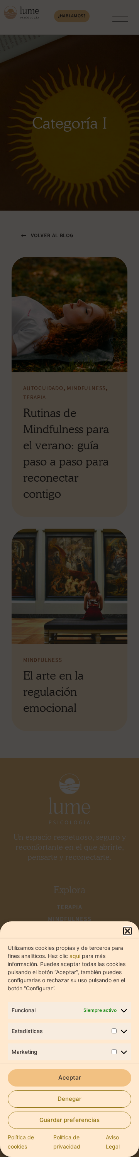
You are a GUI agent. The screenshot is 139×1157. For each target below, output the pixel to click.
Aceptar (69, 1077)
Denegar (69, 1098)
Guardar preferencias (69, 1120)
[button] (127, 931)
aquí (75, 956)
